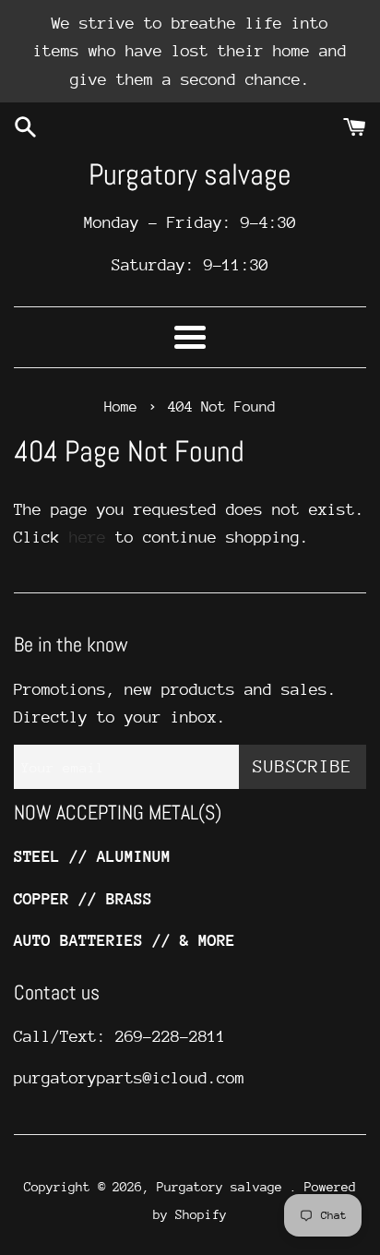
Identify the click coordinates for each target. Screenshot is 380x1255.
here (87, 537)
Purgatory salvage (190, 174)
